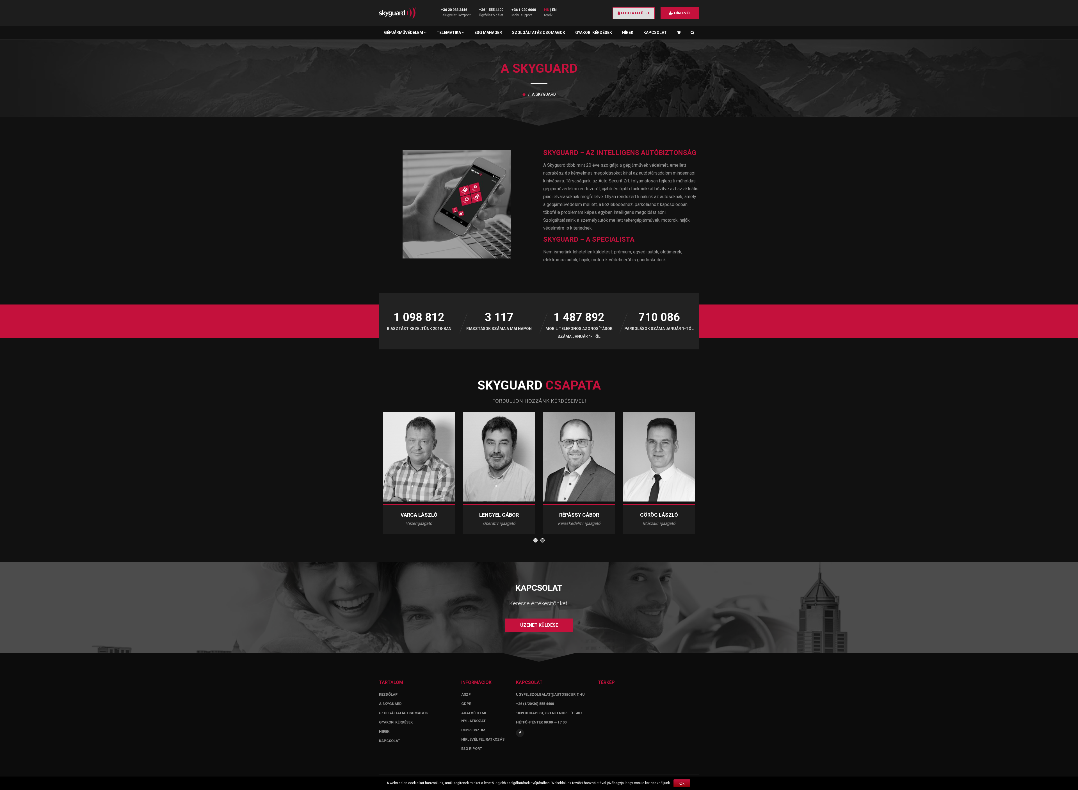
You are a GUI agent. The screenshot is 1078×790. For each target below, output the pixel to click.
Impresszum (473, 730)
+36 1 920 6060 (523, 10)
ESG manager (488, 32)
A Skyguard (390, 704)
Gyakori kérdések (593, 32)
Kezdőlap (388, 694)
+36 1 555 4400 (491, 10)
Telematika (449, 32)
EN (554, 10)
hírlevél (682, 13)
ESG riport (471, 749)
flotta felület (635, 13)
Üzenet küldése (539, 625)
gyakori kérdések (396, 722)
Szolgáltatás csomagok (538, 32)
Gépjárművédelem (404, 32)
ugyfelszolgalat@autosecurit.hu (550, 694)
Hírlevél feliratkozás (482, 739)
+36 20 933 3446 (454, 10)
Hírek (627, 32)
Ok (681, 783)
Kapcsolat (655, 32)
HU (546, 10)
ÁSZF (466, 694)
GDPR (466, 704)
